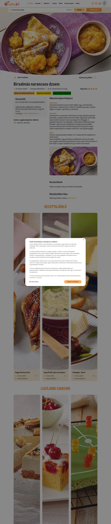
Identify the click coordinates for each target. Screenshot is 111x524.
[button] (34, 282)
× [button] (83, 239)
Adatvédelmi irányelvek (35, 277)
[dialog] (55, 262)
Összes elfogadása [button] (73, 281)
